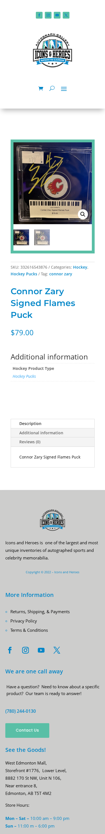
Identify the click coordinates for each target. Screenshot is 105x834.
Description (30, 423)
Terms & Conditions (29, 630)
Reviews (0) (29, 441)
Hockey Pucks (24, 273)
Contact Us (27, 730)
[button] (83, 214)
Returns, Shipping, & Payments (40, 611)
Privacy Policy (23, 621)
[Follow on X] (66, 15)
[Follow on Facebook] (39, 15)
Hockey (80, 267)
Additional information (41, 432)
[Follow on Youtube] (57, 15)
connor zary (60, 273)
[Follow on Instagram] (48, 15)
